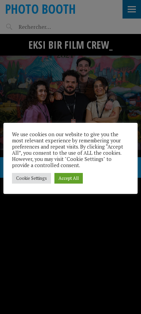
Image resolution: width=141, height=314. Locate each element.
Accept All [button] (69, 178)
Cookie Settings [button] (31, 178)
